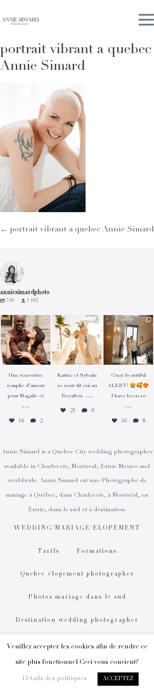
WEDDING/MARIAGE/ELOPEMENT (77, 528)
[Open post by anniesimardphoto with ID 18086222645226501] (25, 340)
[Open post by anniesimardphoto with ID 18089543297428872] (77, 340)
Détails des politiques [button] (54, 678)
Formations (97, 552)
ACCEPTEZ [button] (118, 679)
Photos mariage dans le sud (77, 597)
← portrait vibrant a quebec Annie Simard (77, 230)
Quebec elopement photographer (77, 574)
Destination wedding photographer (77, 621)
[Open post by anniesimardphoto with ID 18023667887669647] (128, 340)
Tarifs (48, 552)
